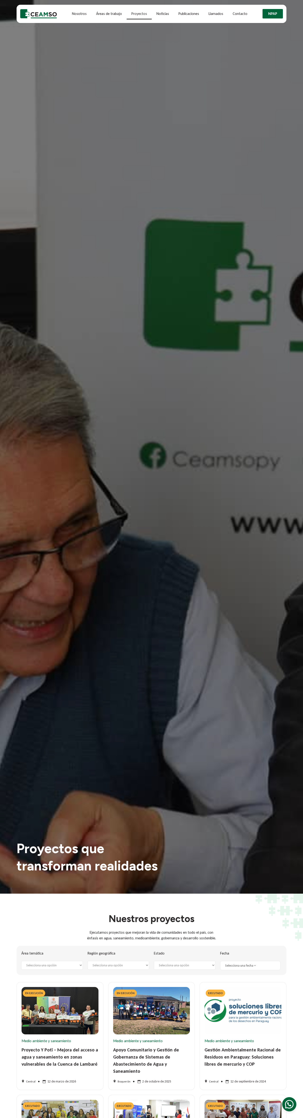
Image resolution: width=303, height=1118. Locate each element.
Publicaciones (188, 13)
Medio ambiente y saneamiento (46, 1041)
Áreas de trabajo (109, 13)
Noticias (162, 13)
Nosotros (79, 13)
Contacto (240, 13)
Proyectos (139, 13)
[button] (289, 1104)
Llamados (216, 13)
